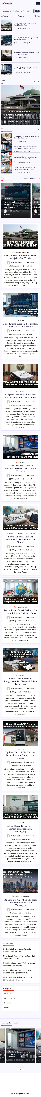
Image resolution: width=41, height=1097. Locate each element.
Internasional (9, 998)
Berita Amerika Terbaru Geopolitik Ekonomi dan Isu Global (25, 158)
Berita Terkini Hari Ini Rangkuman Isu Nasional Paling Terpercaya (20, 681)
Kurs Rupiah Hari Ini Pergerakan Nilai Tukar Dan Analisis (27, 39)
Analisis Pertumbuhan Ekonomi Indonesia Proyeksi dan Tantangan (20, 902)
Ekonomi (8, 994)
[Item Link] (6, 25)
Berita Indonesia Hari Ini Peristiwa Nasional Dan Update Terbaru (25, 68)
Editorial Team (13, 121)
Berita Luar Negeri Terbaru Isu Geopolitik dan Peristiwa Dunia (24, 168)
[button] (37, 11)
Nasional (7, 1003)
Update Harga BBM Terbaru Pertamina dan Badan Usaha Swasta (20, 755)
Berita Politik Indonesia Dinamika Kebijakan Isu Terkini (25, 24)
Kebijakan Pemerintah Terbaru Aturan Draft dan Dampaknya (26, 53)
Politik (6, 1007)
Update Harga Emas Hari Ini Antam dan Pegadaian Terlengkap (20, 829)
